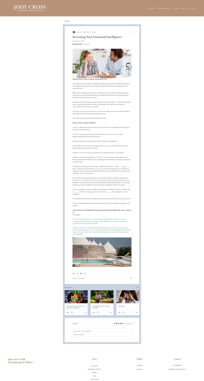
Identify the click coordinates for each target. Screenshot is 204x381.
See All (137, 287)
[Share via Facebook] (73, 273)
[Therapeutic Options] (118, 369)
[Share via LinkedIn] (81, 273)
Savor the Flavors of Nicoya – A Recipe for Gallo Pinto (76, 307)
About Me (94, 366)
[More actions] (130, 32)
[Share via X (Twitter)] (77, 273)
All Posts (67, 21)
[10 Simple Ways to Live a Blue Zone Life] (102, 296)
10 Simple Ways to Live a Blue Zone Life (100, 307)
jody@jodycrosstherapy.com (177, 369)
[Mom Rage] (127, 296)
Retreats (94, 372)
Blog (94, 376)
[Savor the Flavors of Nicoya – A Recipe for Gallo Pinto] (76, 296)
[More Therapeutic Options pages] (170, 8)
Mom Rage (121, 306)
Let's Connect (94, 379)
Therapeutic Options (94, 369)
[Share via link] (85, 273)
